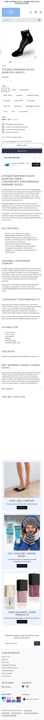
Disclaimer (6, 713)
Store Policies (6, 676)
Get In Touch (6, 657)
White (14, 90)
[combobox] (22, 20)
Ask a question (7, 389)
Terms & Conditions (31, 713)
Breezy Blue (24, 90)
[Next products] (39, 157)
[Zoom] (35, 57)
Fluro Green (23, 112)
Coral (5, 112)
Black (5, 90)
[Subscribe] (37, 643)
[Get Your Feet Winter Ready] (22, 533)
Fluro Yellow (7, 95)
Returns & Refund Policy (10, 668)
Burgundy (18, 106)
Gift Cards (5, 662)
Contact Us (28, 710)
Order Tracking (7, 673)
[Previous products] (35, 157)
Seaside (19, 95)
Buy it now (22, 151)
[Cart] (35, 12)
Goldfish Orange (33, 95)
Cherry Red (19, 101)
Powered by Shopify (9, 715)
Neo (13, 112)
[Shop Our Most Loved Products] (22, 591)
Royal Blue (31, 101)
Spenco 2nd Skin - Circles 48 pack (21, 163)
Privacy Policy (17, 713)
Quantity (5, 77)
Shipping (13, 141)
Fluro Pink (6, 106)
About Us (5, 659)
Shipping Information (9, 665)
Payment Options (7, 670)
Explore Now (22, 507)
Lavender (6, 101)
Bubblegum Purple (32, 106)
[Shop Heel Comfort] (22, 480)
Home (4, 65)
